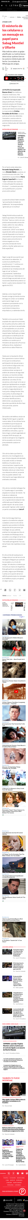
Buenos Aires (20, 1178)
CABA (7, 1180)
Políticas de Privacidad (21, 1215)
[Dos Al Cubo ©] (8, 1200)
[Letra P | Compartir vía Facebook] (14, 590)
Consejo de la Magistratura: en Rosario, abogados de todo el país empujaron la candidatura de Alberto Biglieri (14, 1067)
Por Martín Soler (6, 68)
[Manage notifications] (24, 1210)
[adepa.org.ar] (19, 1200)
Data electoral (12, 9)
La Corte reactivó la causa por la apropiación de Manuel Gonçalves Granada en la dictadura (13, 1060)
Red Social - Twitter (9, 1173)
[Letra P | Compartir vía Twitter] (10, 590)
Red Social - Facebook (13, 1173)
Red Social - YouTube (22, 1173)
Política (19, 17)
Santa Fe (12, 1180)
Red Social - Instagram (18, 1173)
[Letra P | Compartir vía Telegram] (19, 590)
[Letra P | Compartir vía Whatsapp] (5, 590)
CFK (20, 595)
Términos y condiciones (12, 1214)
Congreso (18, 1185)
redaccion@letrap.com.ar (18, 1213)
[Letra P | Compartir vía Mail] (24, 590)
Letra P (5, 17)
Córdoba (9, 1182)
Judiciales (12, 17)
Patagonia (10, 1185)
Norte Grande (17, 1182)
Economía (13, 1178)
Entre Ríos (19, 1180)
